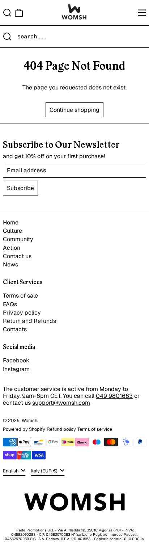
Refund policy (61, 429)
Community (18, 239)
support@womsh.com (61, 403)
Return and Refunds (29, 321)
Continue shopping (74, 110)
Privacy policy (22, 312)
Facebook (16, 360)
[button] (7, 12)
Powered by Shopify (24, 429)
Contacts (15, 329)
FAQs (10, 304)
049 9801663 (114, 396)
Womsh (29, 420)
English (11, 471)
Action (11, 248)
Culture (12, 231)
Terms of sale (20, 295)
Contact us (17, 256)
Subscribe (20, 188)
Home (10, 222)
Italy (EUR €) (45, 471)
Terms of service (94, 429)
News (10, 264)
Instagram (16, 369)
